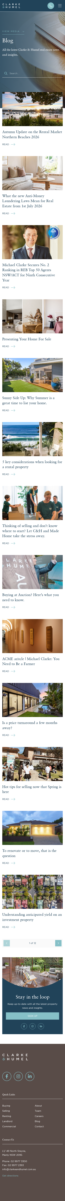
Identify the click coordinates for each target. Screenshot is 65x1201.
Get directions (10, 1175)
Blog (37, 1121)
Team (38, 1111)
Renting (6, 1116)
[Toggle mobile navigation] (60, 5)
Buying (6, 1105)
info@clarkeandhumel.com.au (19, 1169)
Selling (6, 1111)
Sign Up (32, 1016)
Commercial (9, 1126)
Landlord (7, 1121)
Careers (39, 1116)
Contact (39, 1126)
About (38, 1105)
